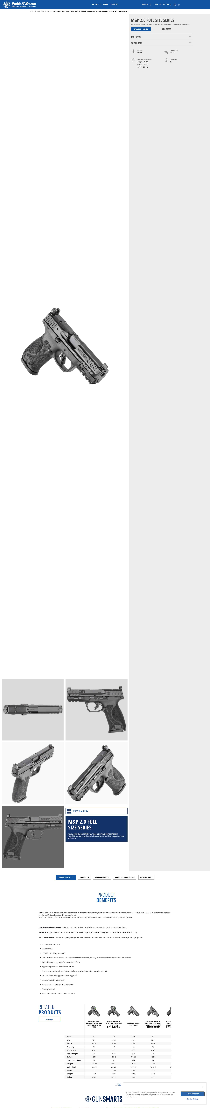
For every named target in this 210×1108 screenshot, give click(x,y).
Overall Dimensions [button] (144, 59)
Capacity (70, 1047)
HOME (32, 11)
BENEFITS (84, 877)
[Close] (202, 1086)
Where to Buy (64, 877)
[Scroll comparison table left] (116, 1084)
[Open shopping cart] (179, 4)
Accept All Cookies (193, 1094)
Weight (70, 1064)
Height (70, 1077)
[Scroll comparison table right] (119, 1084)
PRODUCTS (96, 4)
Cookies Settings (192, 1099)
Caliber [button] (140, 50)
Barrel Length (72, 1053)
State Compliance (74, 1060)
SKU (68, 1040)
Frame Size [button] (174, 50)
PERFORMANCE (102, 877)
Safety (69, 1057)
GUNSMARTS (146, 877)
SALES (105, 4)
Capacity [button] (173, 59)
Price (69, 1037)
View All (49, 1019)
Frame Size (71, 1050)
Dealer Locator (162, 4)
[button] (151, 4)
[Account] (175, 4)
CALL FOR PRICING (141, 29)
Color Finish (71, 1067)
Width (69, 1070)
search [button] (145, 4)
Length (70, 1074)
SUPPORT (114, 4)
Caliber (70, 1043)
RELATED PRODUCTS (124, 877)
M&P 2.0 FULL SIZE (44, 11)
